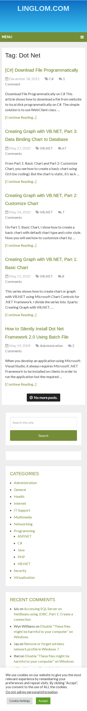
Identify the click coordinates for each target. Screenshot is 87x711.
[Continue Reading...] (20, 117)
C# (51, 79)
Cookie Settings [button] (19, 701)
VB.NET (46, 148)
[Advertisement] (44, 23)
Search (43, 435)
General (20, 489)
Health (19, 496)
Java (21, 550)
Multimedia (23, 517)
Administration (51, 345)
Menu (7, 37)
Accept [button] (43, 701)
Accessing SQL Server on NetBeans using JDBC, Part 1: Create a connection (43, 614)
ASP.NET (25, 536)
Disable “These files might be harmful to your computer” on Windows (43, 631)
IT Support (22, 510)
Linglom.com (43, 8)
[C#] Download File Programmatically (41, 70)
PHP (21, 557)
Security (20, 570)
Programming (24, 531)
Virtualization (24, 577)
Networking (23, 524)
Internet (20, 503)
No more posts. (45, 397)
